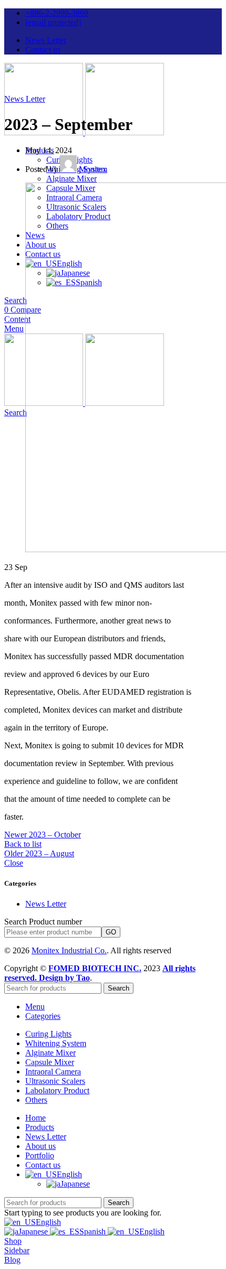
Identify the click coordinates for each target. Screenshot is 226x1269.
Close (13, 862)
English (48, 1222)
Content (17, 319)
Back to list (23, 844)
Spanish (93, 1231)
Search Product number (43, 921)
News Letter (24, 98)
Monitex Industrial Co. (69, 950)
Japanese (34, 1231)
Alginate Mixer (71, 178)
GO (111, 932)
